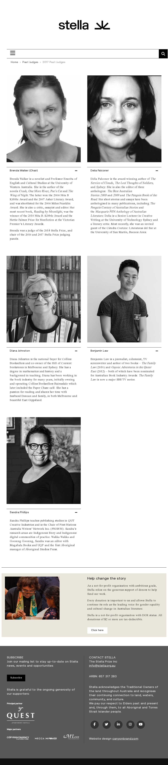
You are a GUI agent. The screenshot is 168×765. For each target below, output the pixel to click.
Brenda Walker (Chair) (24, 170)
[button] (44, 170)
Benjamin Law (99, 351)
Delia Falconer (100, 170)
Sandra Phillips (19, 512)
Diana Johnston (20, 351)
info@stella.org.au (102, 665)
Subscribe (16, 678)
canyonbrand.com (125, 738)
